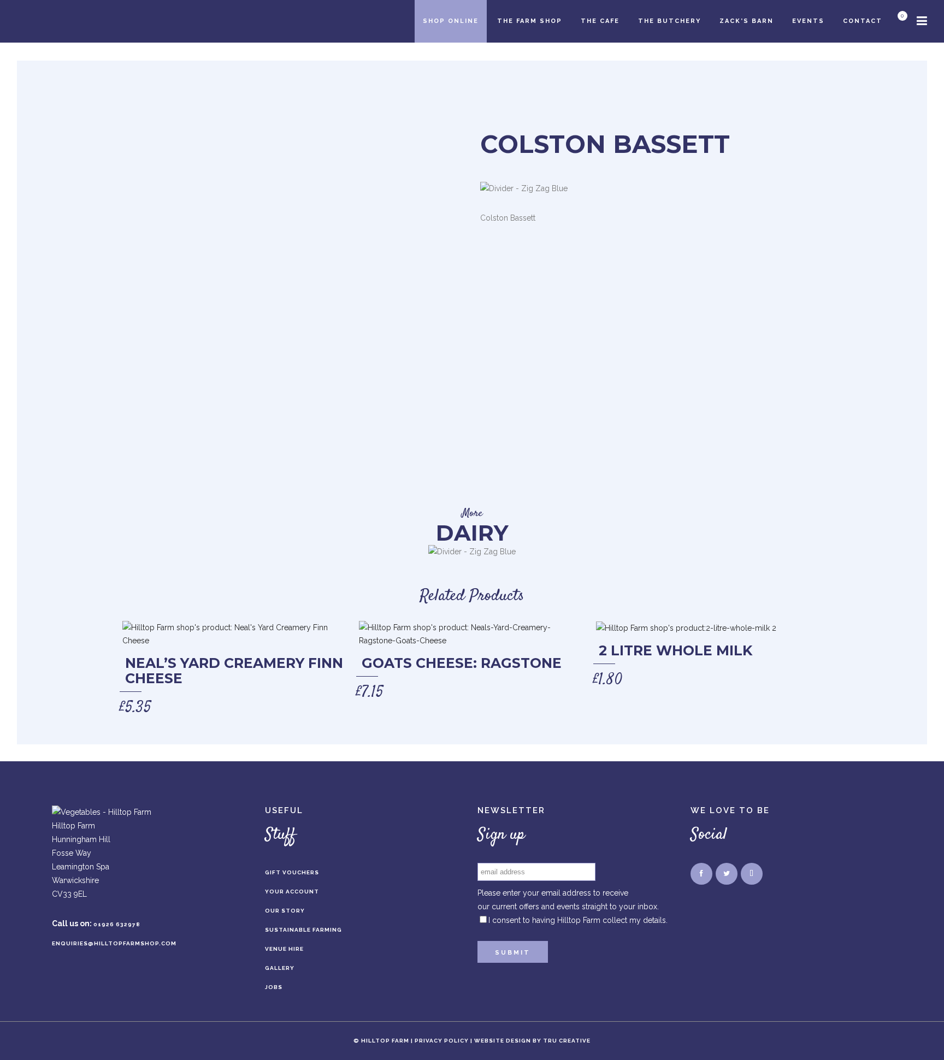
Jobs (273, 987)
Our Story (285, 911)
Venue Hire (284, 949)
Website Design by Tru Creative (532, 1041)
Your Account (292, 892)
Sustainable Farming (303, 930)
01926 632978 (116, 924)
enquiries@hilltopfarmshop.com (114, 943)
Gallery (279, 968)
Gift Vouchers (292, 872)
